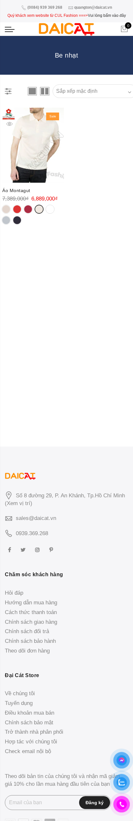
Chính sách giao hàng (31, 622)
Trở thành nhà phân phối (34, 732)
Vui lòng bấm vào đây (107, 15)
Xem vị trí (18, 503)
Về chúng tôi (20, 693)
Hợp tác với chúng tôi (31, 742)
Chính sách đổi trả (27, 631)
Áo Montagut (16, 190)
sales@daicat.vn (36, 518)
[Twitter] (24, 549)
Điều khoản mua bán (29, 713)
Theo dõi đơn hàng (27, 651)
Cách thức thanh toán (31, 612)
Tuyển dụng (19, 703)
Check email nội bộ (28, 751)
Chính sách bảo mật (29, 722)
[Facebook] (10, 549)
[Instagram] (38, 549)
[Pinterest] (52, 549)
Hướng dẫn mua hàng (31, 603)
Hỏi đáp (14, 593)
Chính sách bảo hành (30, 641)
